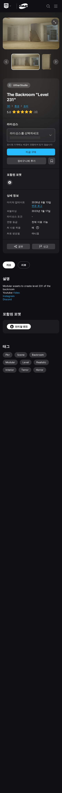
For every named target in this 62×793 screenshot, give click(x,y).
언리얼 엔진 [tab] (21, 326)
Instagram (9, 296)
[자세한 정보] (37, 228)
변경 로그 (37, 205)
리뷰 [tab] (23, 264)
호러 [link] (25, 106)
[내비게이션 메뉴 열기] (56, 6)
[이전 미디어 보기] (6, 62)
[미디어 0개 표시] (25, 61)
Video (16, 292)
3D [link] (8, 106)
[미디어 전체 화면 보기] (54, 22)
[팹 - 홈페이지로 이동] (23, 5)
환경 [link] (16, 106)
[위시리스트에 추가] (51, 160)
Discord (7, 299)
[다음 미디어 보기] (56, 62)
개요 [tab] (8, 264)
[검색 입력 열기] (48, 6)
